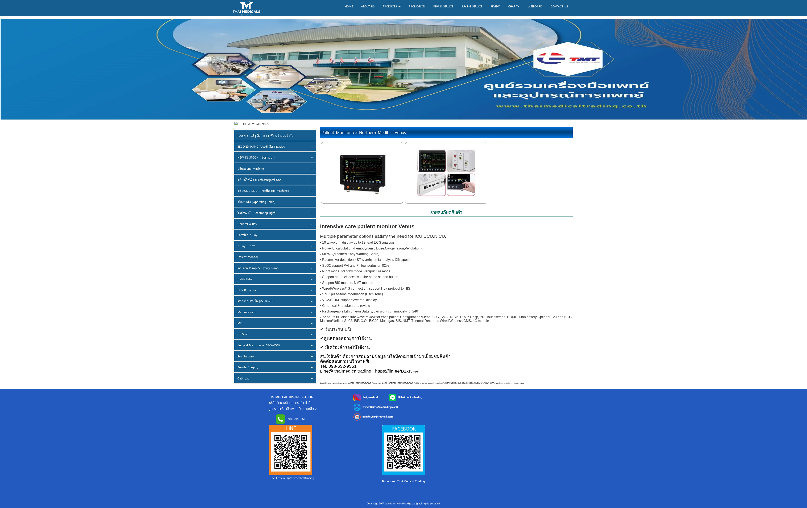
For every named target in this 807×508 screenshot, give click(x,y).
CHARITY (513, 6)
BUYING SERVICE (472, 6)
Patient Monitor (247, 256)
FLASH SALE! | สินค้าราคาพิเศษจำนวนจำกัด (265, 135)
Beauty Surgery (247, 367)
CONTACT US (559, 6)
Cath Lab (243, 378)
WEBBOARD (535, 6)
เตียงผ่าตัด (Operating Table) (256, 201)
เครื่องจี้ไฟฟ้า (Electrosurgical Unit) (259, 179)
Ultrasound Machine (250, 168)
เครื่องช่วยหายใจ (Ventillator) (255, 301)
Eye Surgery (245, 356)
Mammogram (246, 312)
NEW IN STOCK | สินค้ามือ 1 (255, 157)
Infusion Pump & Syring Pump (257, 267)
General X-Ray (247, 223)
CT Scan (242, 334)
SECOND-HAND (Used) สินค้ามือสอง (261, 146)
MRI (239, 323)
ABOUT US (367, 6)
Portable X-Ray (247, 234)
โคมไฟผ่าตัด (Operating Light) (256, 212)
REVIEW (495, 6)
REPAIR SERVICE (443, 6)
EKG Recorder (246, 289)
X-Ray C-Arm (246, 245)
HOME (349, 6)
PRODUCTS (390, 6)
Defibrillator (245, 279)
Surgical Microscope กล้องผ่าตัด (258, 345)
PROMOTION (417, 6)
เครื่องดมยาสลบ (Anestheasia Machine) (263, 190)
